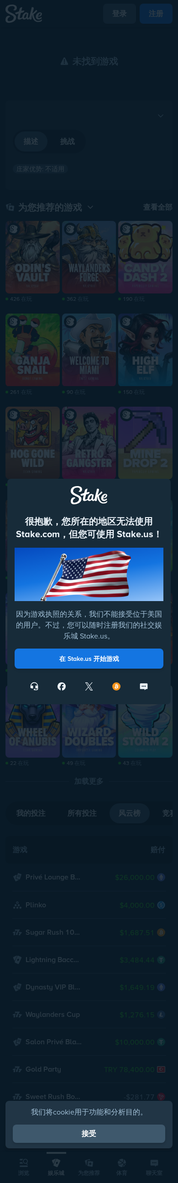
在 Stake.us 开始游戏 (89, 658)
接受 (89, 1133)
